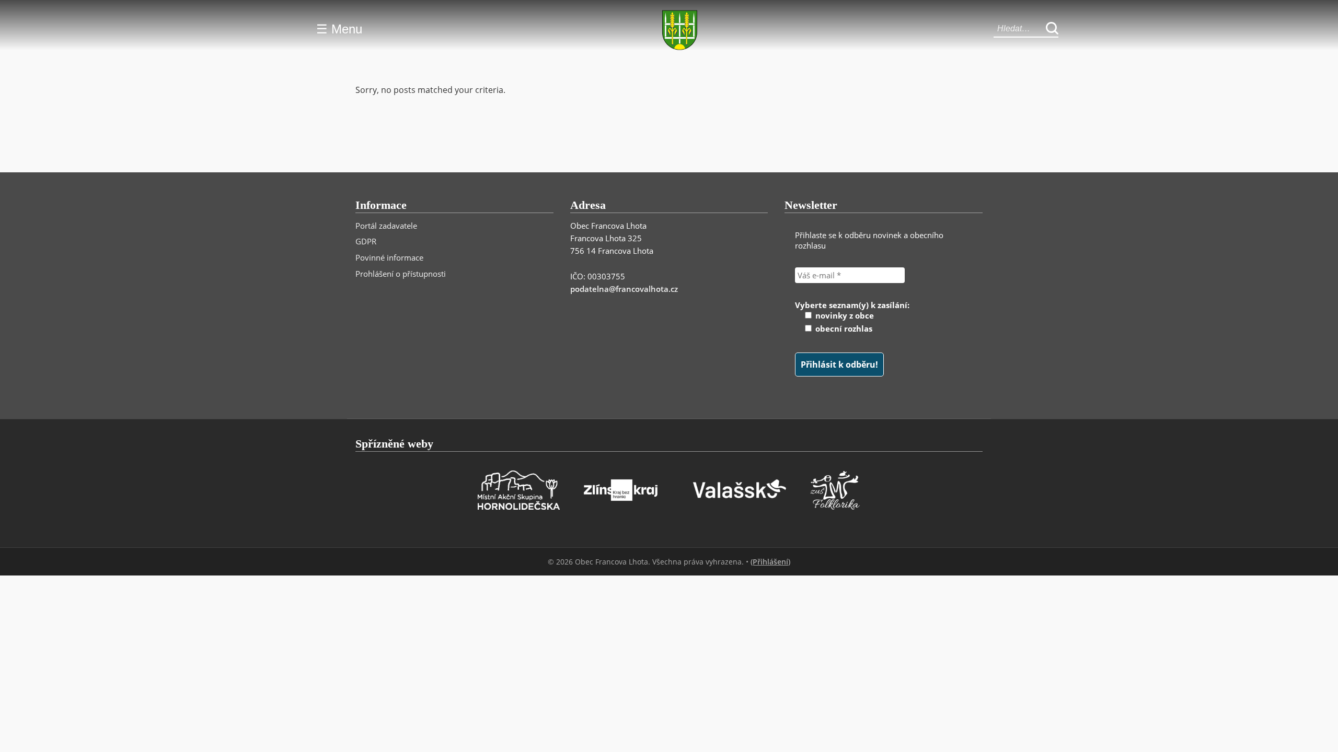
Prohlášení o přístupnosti (400, 273)
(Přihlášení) (770, 562)
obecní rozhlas (842, 328)
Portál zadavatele (386, 225)
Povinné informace (389, 257)
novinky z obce (843, 315)
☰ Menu (339, 29)
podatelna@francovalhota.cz (624, 289)
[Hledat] (1052, 29)
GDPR (365, 241)
